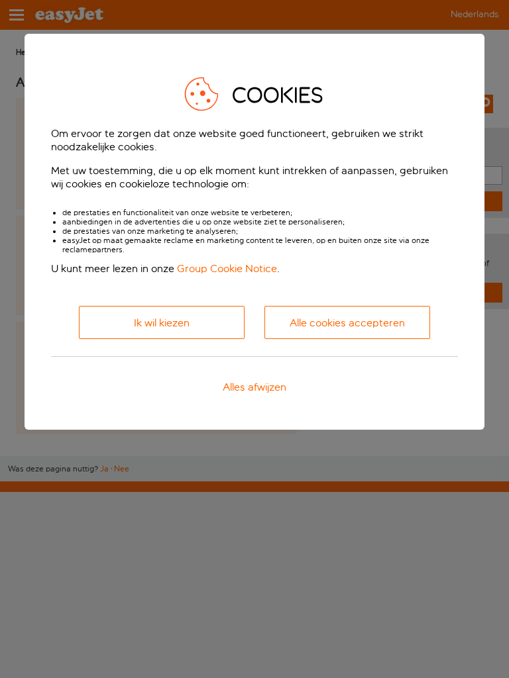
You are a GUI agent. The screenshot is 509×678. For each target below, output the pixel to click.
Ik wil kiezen (162, 322)
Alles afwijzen (254, 387)
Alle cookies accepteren (347, 322)
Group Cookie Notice (227, 268)
